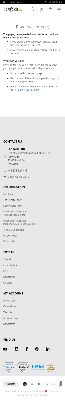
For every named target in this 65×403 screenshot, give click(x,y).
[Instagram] (16, 349)
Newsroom (9, 276)
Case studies (10, 265)
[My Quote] (42, 9)
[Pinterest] (37, 349)
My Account (32, 89)
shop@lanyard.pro (13, 2)
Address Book (10, 318)
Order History (10, 306)
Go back (14, 73)
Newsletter (9, 323)
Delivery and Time (12, 205)
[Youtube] (5, 349)
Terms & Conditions (13, 229)
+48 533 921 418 (55, 2)
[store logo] (13, 9)
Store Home (16, 89)
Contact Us (9, 241)
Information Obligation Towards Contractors (14, 213)
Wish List (8, 312)
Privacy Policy (10, 235)
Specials (7, 259)
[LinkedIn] (48, 349)
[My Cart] (51, 9)
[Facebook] (27, 349)
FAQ (5, 271)
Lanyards (7, 282)
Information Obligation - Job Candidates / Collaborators (19, 222)
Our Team (8, 194)
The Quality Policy (12, 199)
